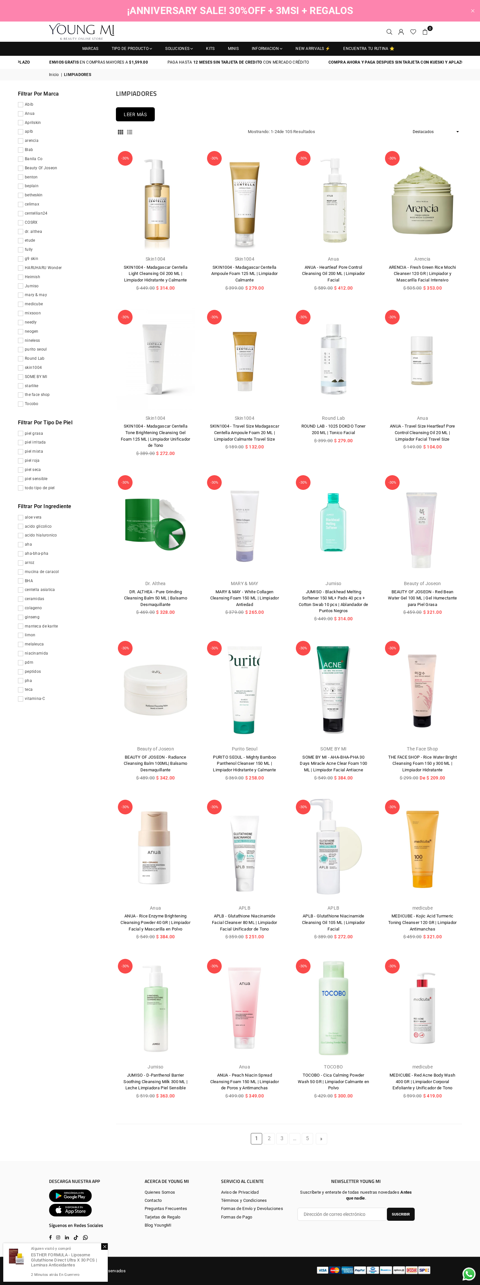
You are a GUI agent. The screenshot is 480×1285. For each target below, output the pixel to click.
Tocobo (32, 403)
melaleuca (34, 644)
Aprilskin (33, 122)
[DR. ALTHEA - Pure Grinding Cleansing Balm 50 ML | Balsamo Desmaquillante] (155, 525)
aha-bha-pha (36, 553)
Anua (30, 113)
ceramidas (34, 599)
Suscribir (401, 1214)
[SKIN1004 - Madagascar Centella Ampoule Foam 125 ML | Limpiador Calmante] (244, 200)
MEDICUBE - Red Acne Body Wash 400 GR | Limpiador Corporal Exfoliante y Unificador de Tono (422, 1081)
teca (29, 689)
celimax (32, 204)
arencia (32, 140)
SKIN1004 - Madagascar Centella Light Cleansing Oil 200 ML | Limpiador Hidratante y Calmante (155, 273)
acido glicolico (38, 526)
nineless (32, 340)
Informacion (265, 48)
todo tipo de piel (40, 488)
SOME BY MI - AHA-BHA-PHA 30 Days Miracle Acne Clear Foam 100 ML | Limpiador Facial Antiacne (333, 763)
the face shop (37, 394)
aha (28, 544)
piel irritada (35, 442)
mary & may (36, 295)
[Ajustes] (401, 32)
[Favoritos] (413, 32)
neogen (32, 331)
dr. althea (33, 231)
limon (30, 635)
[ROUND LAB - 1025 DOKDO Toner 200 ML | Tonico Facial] (333, 359)
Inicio (54, 74)
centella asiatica (40, 589)
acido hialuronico (41, 535)
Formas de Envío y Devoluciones (252, 1208)
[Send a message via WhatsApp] (469, 1274)
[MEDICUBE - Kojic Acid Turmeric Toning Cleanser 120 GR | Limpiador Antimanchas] (422, 849)
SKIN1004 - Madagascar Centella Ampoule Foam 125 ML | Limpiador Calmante (244, 273)
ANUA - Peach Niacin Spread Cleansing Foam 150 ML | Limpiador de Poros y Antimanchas (244, 1081)
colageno (33, 608)
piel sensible (36, 478)
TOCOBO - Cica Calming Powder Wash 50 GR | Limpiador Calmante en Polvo (333, 1081)
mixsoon (33, 313)
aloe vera (33, 517)
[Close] (104, 1246)
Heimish (32, 277)
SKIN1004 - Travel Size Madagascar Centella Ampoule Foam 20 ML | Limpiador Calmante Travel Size (244, 432)
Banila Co (34, 159)
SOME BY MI (36, 376)
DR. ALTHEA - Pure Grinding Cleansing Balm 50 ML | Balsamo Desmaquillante (155, 598)
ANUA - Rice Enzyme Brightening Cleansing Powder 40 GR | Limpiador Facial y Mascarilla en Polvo (155, 922)
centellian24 (36, 213)
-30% (125, 158)
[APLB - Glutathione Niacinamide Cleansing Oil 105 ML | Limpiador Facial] (333, 849)
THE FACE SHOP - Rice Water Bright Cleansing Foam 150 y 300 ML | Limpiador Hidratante (422, 763)
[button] (425, 32)
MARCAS (90, 48)
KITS (210, 48)
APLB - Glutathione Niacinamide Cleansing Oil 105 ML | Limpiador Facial (333, 922)
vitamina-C (35, 698)
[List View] (129, 132)
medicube (34, 304)
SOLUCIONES (177, 48)
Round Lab (35, 358)
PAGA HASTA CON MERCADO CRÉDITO (214, 62)
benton (31, 177)
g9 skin (31, 258)
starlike (31, 386)
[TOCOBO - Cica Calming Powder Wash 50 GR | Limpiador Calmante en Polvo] (333, 1008)
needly (31, 322)
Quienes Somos (160, 1192)
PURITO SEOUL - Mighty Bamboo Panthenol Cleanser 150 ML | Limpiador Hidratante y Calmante (244, 763)
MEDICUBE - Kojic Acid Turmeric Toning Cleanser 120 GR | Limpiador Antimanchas (422, 922)
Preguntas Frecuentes (166, 1208)
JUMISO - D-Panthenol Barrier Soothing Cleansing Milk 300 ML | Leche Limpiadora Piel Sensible (155, 1081)
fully (29, 249)
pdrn (29, 662)
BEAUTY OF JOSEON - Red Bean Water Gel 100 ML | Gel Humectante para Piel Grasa (422, 598)
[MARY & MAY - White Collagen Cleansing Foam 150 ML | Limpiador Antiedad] (244, 525)
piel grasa (34, 433)
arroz (29, 562)
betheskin (34, 195)
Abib (29, 104)
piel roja (32, 460)
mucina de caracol (42, 571)
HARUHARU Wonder (43, 267)
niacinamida (36, 653)
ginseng (32, 617)
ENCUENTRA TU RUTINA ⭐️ (368, 48)
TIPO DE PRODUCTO (130, 48)
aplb (29, 131)
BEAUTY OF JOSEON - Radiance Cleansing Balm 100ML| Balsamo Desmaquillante (155, 763)
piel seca (33, 469)
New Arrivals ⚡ (313, 48)
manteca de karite (41, 626)
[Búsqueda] (389, 32)
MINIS (233, 48)
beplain (32, 186)
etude (30, 240)
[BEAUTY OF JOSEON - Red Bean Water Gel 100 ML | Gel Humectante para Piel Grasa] (422, 525)
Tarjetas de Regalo (163, 1217)
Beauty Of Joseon (41, 168)
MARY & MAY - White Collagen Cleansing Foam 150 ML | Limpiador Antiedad (244, 598)
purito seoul (36, 349)
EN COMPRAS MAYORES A (75, 62)
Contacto (153, 1200)
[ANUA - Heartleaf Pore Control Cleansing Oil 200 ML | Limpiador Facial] (333, 200)
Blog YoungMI (158, 1225)
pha (28, 680)
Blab (29, 149)
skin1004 (33, 367)
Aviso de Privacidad (240, 1192)
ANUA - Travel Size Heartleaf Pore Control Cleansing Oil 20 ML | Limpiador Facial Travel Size (422, 432)
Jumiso (32, 286)
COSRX (31, 222)
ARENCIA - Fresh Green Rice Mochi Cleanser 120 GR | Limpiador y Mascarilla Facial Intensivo (422, 273)
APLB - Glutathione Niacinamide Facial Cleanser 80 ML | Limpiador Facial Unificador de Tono (244, 922)
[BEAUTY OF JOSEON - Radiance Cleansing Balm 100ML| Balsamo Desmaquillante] (155, 690)
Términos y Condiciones (244, 1200)
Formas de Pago (236, 1217)
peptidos (33, 671)
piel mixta (34, 451)
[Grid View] (120, 132)
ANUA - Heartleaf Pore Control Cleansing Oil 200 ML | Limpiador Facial (333, 273)
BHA (29, 581)
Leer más (135, 114)
